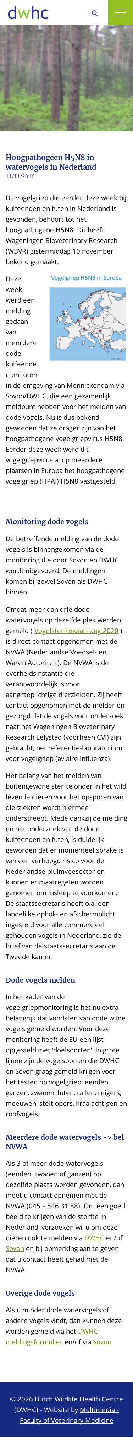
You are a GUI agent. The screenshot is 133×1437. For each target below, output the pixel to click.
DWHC (94, 1237)
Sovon (15, 1248)
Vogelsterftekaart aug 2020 (76, 630)
